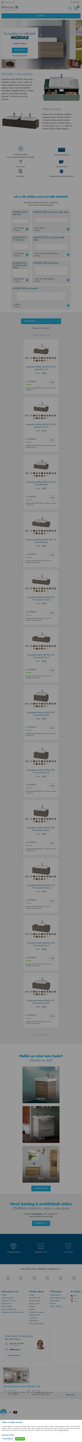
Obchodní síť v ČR (34, 1298)
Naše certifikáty (55, 1301)
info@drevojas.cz (14, 1349)
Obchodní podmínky (8, 1298)
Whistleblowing (33, 1321)
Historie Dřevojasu (55, 1295)
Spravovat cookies (8, 1435)
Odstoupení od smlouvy (9, 1301)
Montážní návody (34, 1301)
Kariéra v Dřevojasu (56, 1306)
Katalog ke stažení (34, 1315)
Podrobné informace (63, 1430)
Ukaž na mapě (70, 1395)
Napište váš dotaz (14, 1355)
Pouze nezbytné (8, 1439)
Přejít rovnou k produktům (20, 55)
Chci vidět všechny (41, 1188)
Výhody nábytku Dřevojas (57, 1298)
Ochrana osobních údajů (9, 1309)
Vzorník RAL (32, 1318)
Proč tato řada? (19, 50)
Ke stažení (32, 1309)
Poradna (31, 1295)
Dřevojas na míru (34, 1303)
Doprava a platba (7, 1306)
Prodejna (31, 1306)
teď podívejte (37, 1214)
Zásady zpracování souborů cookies (13, 1312)
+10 (47, 360)
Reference (53, 1303)
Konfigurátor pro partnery (37, 1312)
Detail (52, 382)
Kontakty (4, 1295)
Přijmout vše (20, 1439)
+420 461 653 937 (9, 2)
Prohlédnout (40, 1223)
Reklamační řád (6, 1303)
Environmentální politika (36, 1323)
